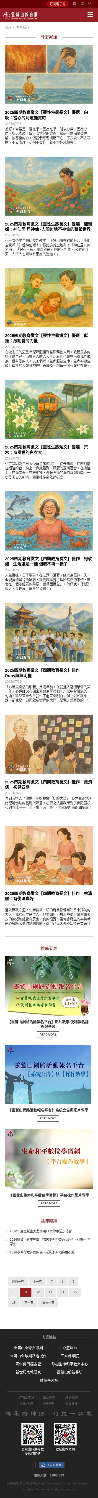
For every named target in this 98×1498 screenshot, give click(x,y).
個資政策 (71, 1403)
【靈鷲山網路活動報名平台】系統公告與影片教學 (48, 1114)
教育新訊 (22, 27)
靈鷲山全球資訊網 (28, 1348)
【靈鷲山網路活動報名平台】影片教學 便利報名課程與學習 (48, 1028)
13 (50, 1292)
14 (62, 1292)
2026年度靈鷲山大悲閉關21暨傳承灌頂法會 (41, 1231)
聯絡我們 (49, 1398)
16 (13, 1302)
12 (38, 1292)
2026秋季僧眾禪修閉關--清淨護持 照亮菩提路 (42, 1252)
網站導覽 (71, 1398)
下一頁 (28, 1302)
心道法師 (69, 1348)
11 (25, 1292)
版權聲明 (49, 1403)
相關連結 (26, 1403)
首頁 (8, 27)
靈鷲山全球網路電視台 (28, 1356)
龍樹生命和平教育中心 (70, 1364)
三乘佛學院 (70, 1356)
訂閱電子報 (58, 4)
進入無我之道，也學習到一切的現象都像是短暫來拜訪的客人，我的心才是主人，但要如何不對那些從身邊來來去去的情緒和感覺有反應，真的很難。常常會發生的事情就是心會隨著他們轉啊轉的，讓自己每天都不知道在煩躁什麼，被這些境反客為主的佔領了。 (47, 919)
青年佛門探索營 (28, 1364)
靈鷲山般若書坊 (70, 1372)
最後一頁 (48, 1302)
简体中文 (85, 5)
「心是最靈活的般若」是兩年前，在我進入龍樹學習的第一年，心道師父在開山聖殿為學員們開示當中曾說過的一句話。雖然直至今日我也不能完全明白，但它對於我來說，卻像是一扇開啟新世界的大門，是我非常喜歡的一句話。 (47, 696)
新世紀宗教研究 (28, 1372)
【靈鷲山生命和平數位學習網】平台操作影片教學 (49, 1199)
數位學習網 (49, 1380)
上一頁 (37, 1281)
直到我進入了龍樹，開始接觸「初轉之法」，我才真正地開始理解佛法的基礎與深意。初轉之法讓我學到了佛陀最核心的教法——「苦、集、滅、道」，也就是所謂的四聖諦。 (48, 802)
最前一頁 (18, 1281)
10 (13, 1292)
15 (75, 1292)
